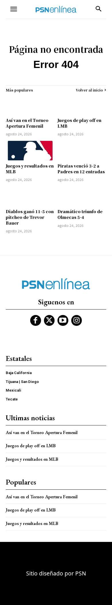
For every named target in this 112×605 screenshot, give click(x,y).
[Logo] (56, 9)
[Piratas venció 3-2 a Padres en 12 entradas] (81, 150)
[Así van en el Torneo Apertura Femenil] (30, 105)
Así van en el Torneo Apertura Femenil (27, 123)
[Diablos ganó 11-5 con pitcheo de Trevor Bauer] (30, 196)
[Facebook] (35, 320)
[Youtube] (62, 320)
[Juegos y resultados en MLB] (30, 150)
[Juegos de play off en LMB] (81, 105)
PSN (80, 573)
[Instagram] (76, 320)
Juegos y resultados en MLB (30, 168)
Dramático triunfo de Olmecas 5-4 (80, 214)
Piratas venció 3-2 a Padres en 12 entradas (81, 168)
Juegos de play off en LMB (79, 123)
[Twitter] (49, 320)
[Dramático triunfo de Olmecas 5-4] (81, 196)
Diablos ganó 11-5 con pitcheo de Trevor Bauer (30, 217)
